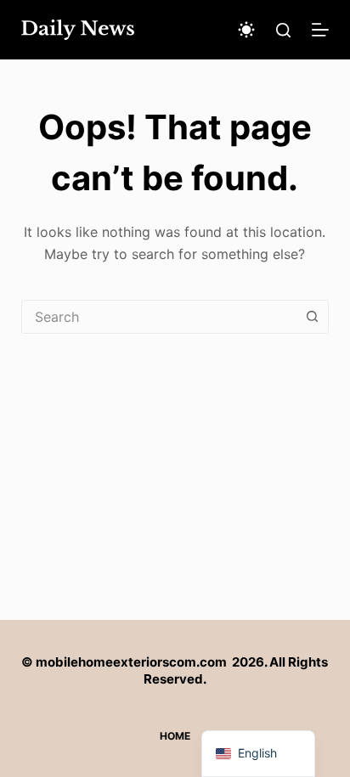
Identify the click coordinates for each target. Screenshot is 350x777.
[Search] (283, 30)
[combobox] (159, 317)
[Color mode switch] (246, 29)
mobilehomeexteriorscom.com (131, 662)
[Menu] (320, 29)
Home (175, 735)
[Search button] (312, 317)
